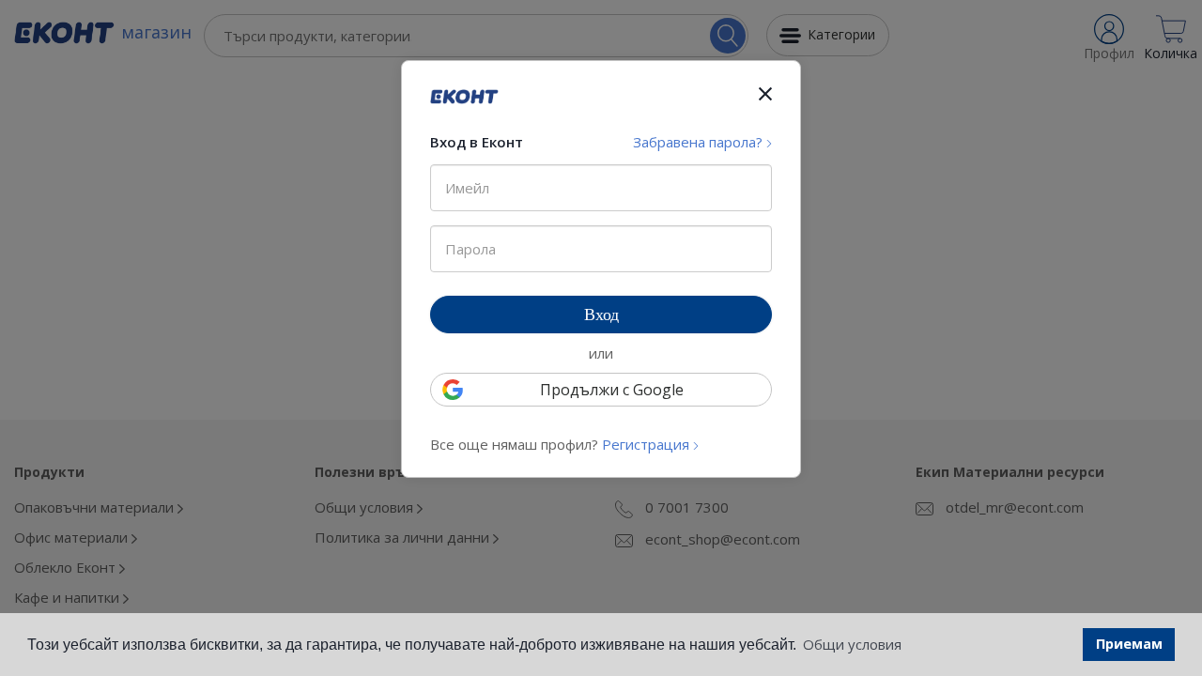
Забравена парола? (699, 141)
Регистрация (647, 444)
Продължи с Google (612, 389)
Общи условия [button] (852, 644)
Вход (601, 314)
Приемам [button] (1129, 644)
